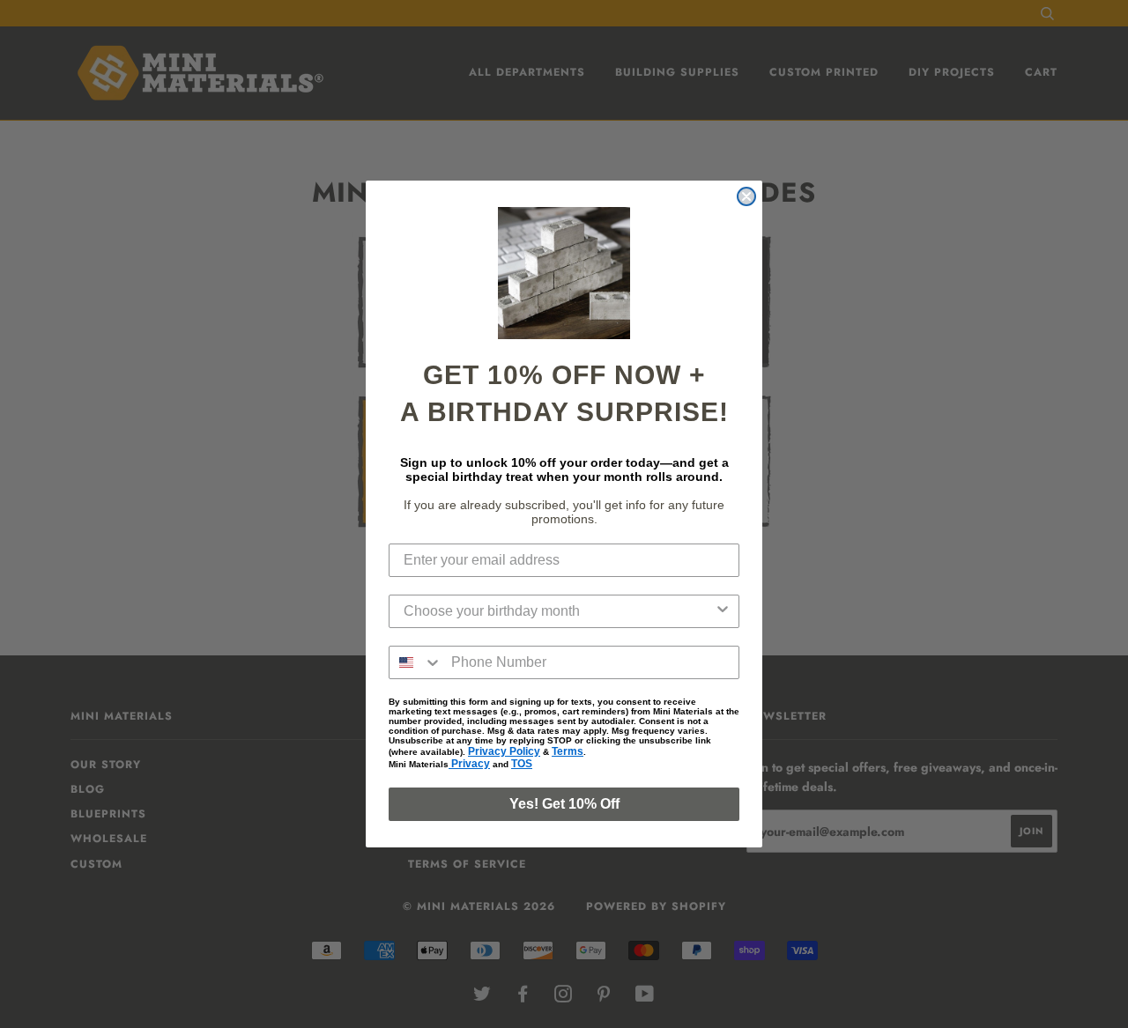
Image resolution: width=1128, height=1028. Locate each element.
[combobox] (559, 611)
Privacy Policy (504, 751)
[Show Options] (722, 611)
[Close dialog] (746, 196)
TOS (521, 764)
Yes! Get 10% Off (564, 803)
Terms (567, 751)
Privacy (469, 764)
